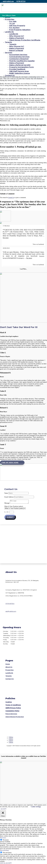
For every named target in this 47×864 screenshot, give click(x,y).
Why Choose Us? (16, 36)
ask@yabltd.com (8, 1)
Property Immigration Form (21, 67)
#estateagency (20, 258)
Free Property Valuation (19, 30)
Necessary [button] (3, 838)
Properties (9, 19)
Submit (10, 517)
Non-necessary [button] (4, 850)
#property (41, 256)
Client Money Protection (14, 717)
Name (6, 493)
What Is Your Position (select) (13, 506)
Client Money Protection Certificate (24, 40)
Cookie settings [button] (36, 807)
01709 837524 (21, 1)
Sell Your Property (17, 25)
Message (7, 503)
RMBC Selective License (19, 73)
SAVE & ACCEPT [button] (6, 863)
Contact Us (10, 75)
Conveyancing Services (19, 57)
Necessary (6, 840)
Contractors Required (18, 59)
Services (8, 52)
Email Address (8, 497)
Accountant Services (18, 55)
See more (6, 238)
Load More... (23, 269)
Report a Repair (16, 50)
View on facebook (38, 244)
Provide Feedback (17, 69)
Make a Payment (16, 38)
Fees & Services (11, 714)
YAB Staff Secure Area (19, 71)
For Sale (12, 21)
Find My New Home (10, 463)
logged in (11, 197)
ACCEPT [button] (3, 809)
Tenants (8, 42)
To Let (12, 23)
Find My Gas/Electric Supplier (22, 61)
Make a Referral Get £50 (19, 65)
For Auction (14, 28)
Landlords (9, 32)
